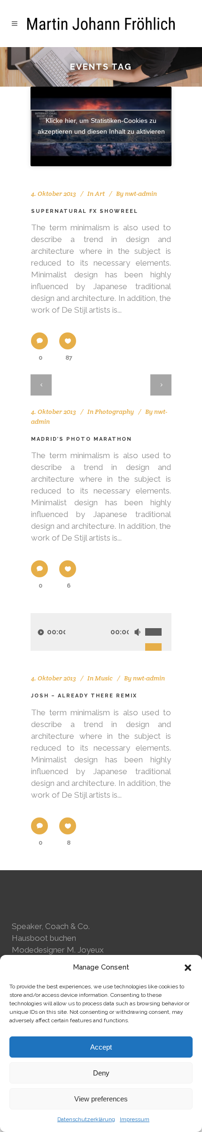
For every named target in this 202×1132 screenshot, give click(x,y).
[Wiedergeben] (41, 632)
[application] (101, 632)
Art (100, 193)
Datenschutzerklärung (86, 1119)
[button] (188, 967)
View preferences (101, 1099)
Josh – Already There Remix (84, 696)
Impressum (134, 1119)
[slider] (158, 621)
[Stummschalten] (137, 632)
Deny (101, 1073)
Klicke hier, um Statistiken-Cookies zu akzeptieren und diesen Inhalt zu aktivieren (101, 126)
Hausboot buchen (44, 938)
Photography (114, 411)
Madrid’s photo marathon (81, 439)
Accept (101, 1047)
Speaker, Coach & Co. (51, 926)
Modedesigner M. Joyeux (58, 949)
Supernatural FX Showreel (84, 211)
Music (104, 678)
